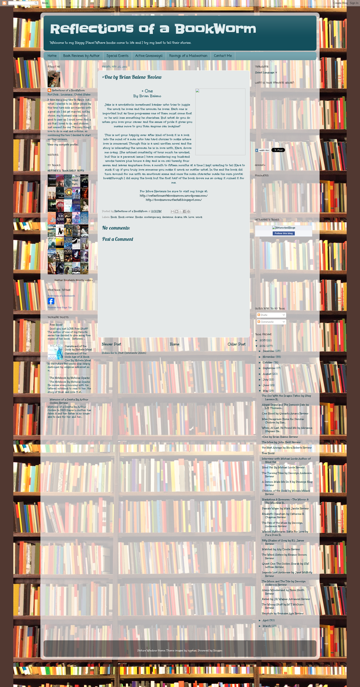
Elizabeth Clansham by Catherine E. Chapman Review (283, 515)
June (266, 385)
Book (114, 217)
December (269, 351)
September (269, 368)
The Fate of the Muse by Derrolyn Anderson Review (282, 524)
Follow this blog (284, 233)
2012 (263, 346)
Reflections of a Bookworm (61, 296)
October (268, 362)
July (266, 379)
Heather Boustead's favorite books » (73, 280)
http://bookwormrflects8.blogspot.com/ (174, 200)
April (266, 620)
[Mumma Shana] (61, 249)
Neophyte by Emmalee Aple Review (283, 613)
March (267, 626)
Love (191, 217)
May (266, 390)
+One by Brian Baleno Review (280, 436)
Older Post (237, 344)
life (185, 217)
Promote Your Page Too (60, 307)
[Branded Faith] (76, 184)
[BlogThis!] (177, 211)
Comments (267, 322)
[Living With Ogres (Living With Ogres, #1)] (85, 273)
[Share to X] (181, 211)
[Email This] (173, 211)
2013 (263, 340)
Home (52, 56)
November (269, 356)
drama (178, 217)
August (267, 374)
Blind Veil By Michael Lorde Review (283, 467)
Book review (126, 217)
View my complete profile (63, 144)
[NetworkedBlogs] (283, 227)
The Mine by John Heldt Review (281, 442)
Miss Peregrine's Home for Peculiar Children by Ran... (283, 420)
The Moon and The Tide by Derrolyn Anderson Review (284, 583)
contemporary (152, 217)
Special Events (118, 56)
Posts (263, 315)
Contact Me (223, 56)
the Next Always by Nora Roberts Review (287, 447)
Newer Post (111, 344)
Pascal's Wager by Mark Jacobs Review (285, 508)
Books (139, 217)
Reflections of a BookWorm (153, 29)
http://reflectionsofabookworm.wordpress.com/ (174, 196)
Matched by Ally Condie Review (281, 549)
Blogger (217, 650)
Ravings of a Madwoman (188, 56)
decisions (167, 217)
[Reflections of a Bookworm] (51, 303)
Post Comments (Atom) (132, 353)
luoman (192, 650)
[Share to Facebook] (184, 211)
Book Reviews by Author (81, 56)
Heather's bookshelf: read (66, 171)
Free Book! (56, 324)
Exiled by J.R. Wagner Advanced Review (286, 599)
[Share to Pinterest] (188, 211)
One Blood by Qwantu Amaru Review (285, 413)
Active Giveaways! (148, 56)
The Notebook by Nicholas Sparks (70, 378)
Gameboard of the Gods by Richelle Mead (78, 348)
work (199, 217)
